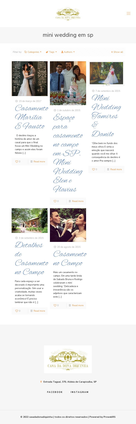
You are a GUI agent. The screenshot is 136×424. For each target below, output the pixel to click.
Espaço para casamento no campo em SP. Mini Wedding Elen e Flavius (68, 153)
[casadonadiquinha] (68, 13)
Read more (39, 161)
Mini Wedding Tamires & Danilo (106, 116)
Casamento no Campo (69, 259)
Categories (33, 52)
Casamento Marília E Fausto (31, 117)
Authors (68, 52)
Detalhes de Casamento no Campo (31, 259)
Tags (51, 52)
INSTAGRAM (80, 392)
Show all (118, 52)
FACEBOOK (55, 392)
